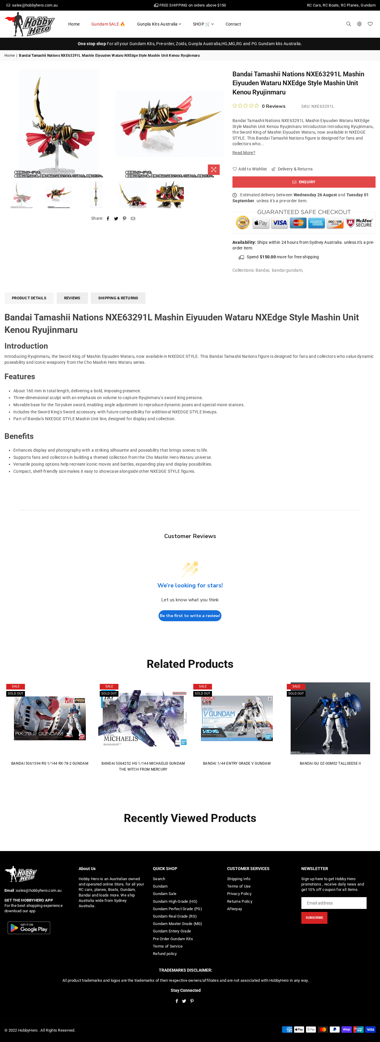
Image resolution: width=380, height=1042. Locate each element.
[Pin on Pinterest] (125, 219)
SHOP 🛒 (201, 24)
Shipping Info (239, 879)
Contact (233, 24)
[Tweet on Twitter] (116, 219)
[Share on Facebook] (108, 219)
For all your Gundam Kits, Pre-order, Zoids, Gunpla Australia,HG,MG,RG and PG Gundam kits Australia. (190, 43)
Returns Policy (239, 901)
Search (159, 879)
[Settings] (359, 24)
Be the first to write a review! (190, 616)
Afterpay (234, 909)
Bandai (262, 270)
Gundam (160, 886)
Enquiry (307, 182)
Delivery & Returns (295, 169)
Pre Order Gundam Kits (173, 939)
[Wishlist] (370, 24)
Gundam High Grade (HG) (175, 901)
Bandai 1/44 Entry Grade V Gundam (236, 763)
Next (218, 123)
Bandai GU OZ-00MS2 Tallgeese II (330, 763)
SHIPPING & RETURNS (118, 298)
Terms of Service (168, 946)
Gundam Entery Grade (172, 931)
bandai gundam (287, 270)
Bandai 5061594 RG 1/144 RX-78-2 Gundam (49, 763)
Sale (16, 686)
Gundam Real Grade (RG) (175, 916)
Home (74, 24)
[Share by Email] (133, 219)
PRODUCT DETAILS (29, 298)
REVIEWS (72, 298)
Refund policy (165, 953)
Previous (9, 123)
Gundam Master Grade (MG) (177, 923)
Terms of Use (239, 886)
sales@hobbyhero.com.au (34, 5)
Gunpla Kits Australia (157, 24)
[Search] (348, 24)
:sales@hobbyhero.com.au (37, 890)
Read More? (243, 152)
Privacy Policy (239, 893)
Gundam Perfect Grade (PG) (177, 909)
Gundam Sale (164, 893)
